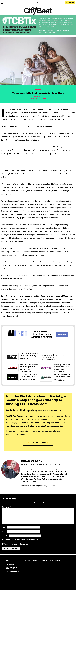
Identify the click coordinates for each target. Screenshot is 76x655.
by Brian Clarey (38, 96)
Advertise (12, 571)
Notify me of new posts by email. (16, 544)
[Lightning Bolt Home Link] (37, 2)
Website (5, 536)
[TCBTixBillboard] (38, 34)
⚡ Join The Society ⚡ (38, 443)
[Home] (38, 11)
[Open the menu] (2, 3)
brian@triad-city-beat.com (44, 486)
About (10, 564)
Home (9, 561)
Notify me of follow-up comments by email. (20, 540)
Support (70, 3)
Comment (6, 507)
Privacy (27, 563)
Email (4, 531)
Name (4, 527)
